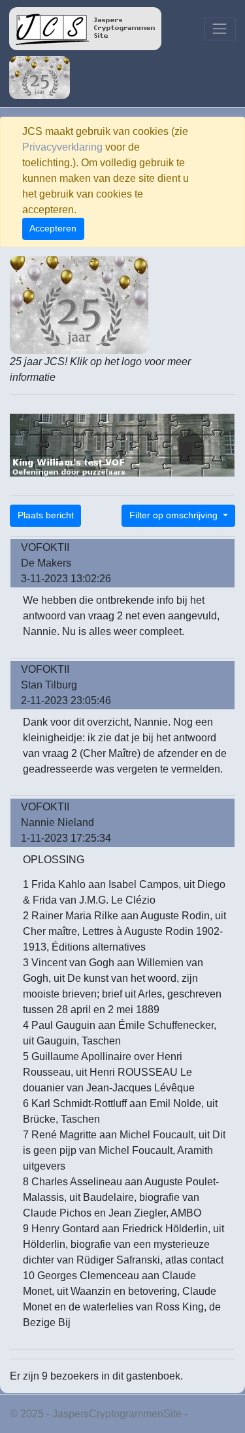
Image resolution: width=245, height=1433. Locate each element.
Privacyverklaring (62, 147)
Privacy (207, 1413)
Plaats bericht (46, 515)
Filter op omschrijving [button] (174, 515)
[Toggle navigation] (220, 29)
